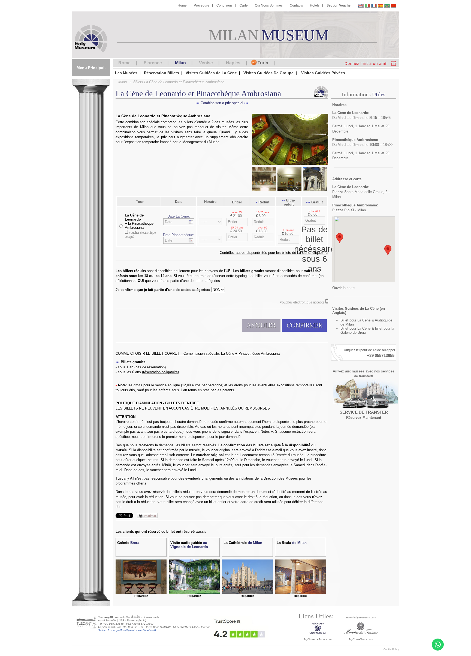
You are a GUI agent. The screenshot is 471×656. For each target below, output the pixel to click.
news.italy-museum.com (361, 617)
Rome (124, 63)
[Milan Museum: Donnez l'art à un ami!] (369, 63)
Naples (233, 63)
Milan (180, 63)
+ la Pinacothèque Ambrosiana (139, 221)
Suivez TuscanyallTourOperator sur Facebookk (127, 630)
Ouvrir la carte (343, 288)
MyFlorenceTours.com (317, 639)
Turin (263, 63)
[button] (339, 238)
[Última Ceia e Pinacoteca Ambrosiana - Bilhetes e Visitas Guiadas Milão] (387, 6)
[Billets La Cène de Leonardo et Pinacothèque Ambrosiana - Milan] (374, 6)
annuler (261, 325)
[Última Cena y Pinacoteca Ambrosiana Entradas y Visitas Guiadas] (380, 6)
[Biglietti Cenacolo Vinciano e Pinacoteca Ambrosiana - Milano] (367, 6)
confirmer (304, 325)
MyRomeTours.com (361, 639)
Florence (153, 63)
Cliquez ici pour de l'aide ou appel (369, 350)
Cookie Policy (391, 649)
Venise (206, 63)
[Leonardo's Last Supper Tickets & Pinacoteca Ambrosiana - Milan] (361, 6)
